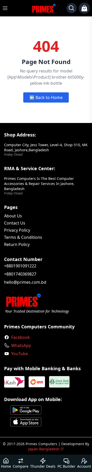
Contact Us (14, 223)
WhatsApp (21, 345)
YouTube (19, 353)
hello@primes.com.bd (25, 282)
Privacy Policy (17, 230)
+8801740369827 (20, 274)
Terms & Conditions (23, 237)
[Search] (71, 8)
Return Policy (17, 244)
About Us (13, 216)
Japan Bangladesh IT (46, 448)
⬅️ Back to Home (46, 97)
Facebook (20, 337)
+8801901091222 (20, 266)
